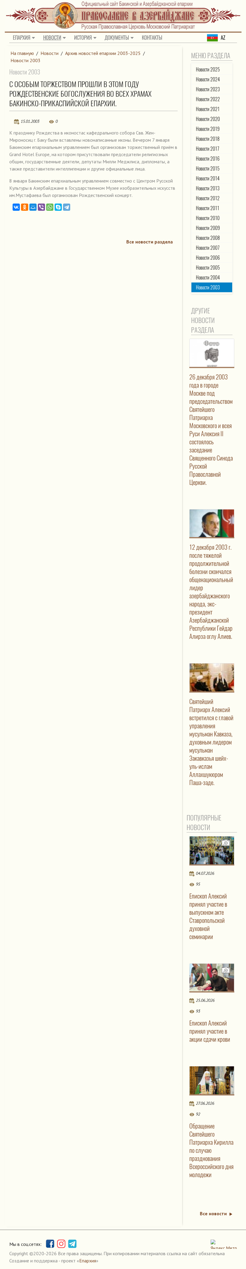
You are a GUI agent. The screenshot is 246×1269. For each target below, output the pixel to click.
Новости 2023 (208, 89)
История (83, 37)
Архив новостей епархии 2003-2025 (103, 53)
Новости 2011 (207, 208)
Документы (117, 37)
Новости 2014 (208, 178)
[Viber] (41, 207)
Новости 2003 (25, 60)
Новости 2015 (208, 168)
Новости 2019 (208, 129)
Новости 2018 (208, 139)
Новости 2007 (208, 248)
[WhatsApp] (49, 207)
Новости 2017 (207, 149)
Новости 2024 (208, 79)
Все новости (213, 1213)
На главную (22, 53)
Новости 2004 (208, 277)
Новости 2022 (208, 99)
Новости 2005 (208, 267)
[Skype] (58, 207)
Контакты (152, 37)
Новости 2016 (208, 159)
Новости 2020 (208, 119)
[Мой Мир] (33, 207)
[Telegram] (66, 207)
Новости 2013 (208, 188)
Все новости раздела (149, 242)
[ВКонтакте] (16, 207)
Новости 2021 (208, 109)
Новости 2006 (208, 258)
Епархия (21, 37)
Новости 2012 (208, 198)
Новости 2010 (208, 218)
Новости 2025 (208, 69)
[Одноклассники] (24, 207)
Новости (52, 37)
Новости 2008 (208, 238)
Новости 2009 (208, 228)
